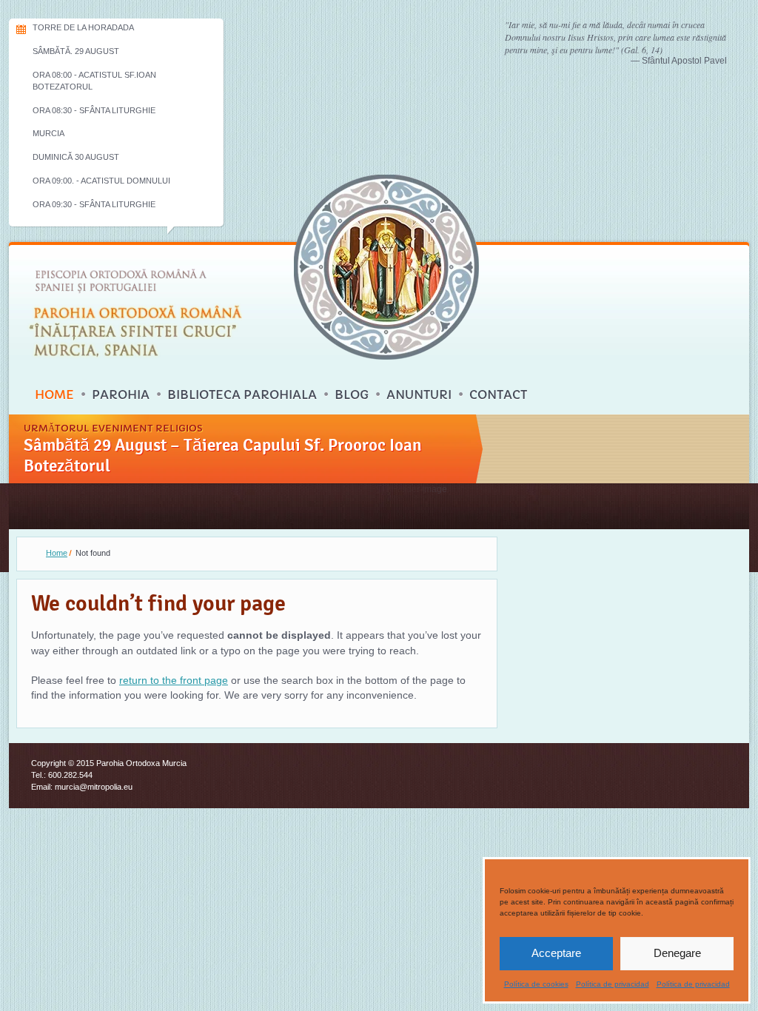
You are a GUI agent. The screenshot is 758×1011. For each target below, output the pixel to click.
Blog (352, 394)
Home (54, 394)
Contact (498, 394)
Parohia (121, 394)
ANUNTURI (419, 394)
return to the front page (173, 680)
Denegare (677, 953)
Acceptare (556, 953)
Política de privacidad (612, 984)
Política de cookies (536, 984)
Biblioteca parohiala (242, 394)
